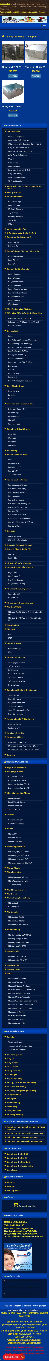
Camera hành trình (16, 823)
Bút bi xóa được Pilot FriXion (20, 362)
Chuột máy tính (14, 1095)
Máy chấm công (14, 872)
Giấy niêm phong (15, 174)
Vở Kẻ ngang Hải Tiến (17, 229)
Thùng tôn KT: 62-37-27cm (15, 67)
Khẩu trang (12, 451)
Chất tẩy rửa (12, 1067)
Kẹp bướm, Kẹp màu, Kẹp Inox (20, 567)
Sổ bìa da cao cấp (15, 677)
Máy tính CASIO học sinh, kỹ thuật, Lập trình (24, 619)
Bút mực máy (13, 373)
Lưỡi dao (12, 395)
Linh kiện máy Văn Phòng (18, 793)
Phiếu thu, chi (13, 728)
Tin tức (27, 1310)
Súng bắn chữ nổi (15, 706)
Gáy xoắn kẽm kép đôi (17, 540)
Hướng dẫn (17, 1310)
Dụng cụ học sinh (15, 216)
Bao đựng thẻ (13, 242)
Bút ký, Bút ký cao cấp (17, 355)
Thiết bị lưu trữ (14, 809)
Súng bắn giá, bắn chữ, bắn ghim (22, 690)
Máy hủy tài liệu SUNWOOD (19, 935)
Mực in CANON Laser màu (19, 993)
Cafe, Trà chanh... (15, 1111)
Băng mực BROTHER (17, 780)
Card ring (11, 755)
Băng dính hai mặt (15, 282)
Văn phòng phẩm (13, 126)
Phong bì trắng (14, 648)
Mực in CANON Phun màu (19, 997)
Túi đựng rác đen (15, 1042)
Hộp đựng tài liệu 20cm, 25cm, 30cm (23, 750)
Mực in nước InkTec (16, 1012)
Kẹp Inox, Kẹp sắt (15, 580)
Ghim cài (12, 445)
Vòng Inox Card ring (16, 584)
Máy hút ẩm (12, 894)
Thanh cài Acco (14, 475)
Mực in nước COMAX (17, 1019)
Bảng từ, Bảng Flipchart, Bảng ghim (23, 251)
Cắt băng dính (14, 304)
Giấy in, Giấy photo (16, 136)
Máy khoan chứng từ (16, 890)
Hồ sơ (10, 652)
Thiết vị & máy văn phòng (17, 762)
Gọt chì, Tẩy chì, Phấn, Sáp (19, 549)
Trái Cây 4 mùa (13, 1190)
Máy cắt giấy (13, 903)
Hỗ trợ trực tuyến (14, 1216)
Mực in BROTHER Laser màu (20, 1004)
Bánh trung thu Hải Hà (17, 1158)
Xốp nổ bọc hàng (14, 1079)
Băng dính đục (14, 278)
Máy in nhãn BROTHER (18, 924)
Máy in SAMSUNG (15, 841)
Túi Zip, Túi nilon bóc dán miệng (21, 1083)
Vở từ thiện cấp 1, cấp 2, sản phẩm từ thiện (24, 187)
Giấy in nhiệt (13, 162)
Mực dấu (12, 420)
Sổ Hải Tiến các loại (16, 657)
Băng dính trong (15, 274)
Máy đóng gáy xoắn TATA (18, 855)
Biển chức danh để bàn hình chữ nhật (23, 322)
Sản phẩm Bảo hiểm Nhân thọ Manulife (24, 1141)
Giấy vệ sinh (12, 1063)
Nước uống (12, 1107)
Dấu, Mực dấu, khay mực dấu (20, 404)
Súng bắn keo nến (15, 714)
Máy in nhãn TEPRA (16, 921)
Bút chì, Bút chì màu (16, 358)
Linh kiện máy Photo (16, 802)
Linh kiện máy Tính (16, 798)
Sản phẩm (17, 1306)
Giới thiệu (27, 1306)
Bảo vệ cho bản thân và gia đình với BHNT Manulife (26, 1128)
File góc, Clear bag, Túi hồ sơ (20, 522)
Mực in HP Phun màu (17, 978)
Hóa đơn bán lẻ (14, 724)
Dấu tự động (13, 416)
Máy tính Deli (13, 625)
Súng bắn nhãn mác (16, 703)
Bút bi (10, 336)
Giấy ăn (10, 1059)
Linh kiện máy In (15, 806)
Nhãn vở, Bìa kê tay (16, 209)
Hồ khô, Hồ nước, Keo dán (19, 563)
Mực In (10, 973)
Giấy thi (11, 159)
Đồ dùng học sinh (15, 196)
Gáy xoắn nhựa (14, 536)
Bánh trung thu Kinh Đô (17, 1154)
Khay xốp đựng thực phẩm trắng (21, 1091)
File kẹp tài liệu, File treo (18, 515)
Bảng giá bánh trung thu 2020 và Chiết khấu (22, 1284)
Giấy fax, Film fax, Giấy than (20, 151)
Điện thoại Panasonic (16, 767)
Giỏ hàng (10, 1197)
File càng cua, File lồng (17, 485)
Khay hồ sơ (13, 598)
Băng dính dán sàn (16, 296)
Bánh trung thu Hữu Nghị (18, 1162)
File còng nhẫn (14, 496)
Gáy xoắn (11, 531)
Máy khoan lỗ (13, 463)
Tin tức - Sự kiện (13, 1276)
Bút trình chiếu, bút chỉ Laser (20, 381)
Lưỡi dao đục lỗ (14, 467)
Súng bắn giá (13, 695)
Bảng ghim (12, 264)
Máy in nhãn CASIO (16, 917)
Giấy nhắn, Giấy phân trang (19, 140)
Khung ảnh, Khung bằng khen (20, 603)
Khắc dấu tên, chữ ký (16, 1087)
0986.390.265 (11, 1357)
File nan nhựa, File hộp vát (19, 504)
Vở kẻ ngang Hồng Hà (17, 177)
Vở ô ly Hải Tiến (14, 192)
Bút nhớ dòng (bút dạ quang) (20, 344)
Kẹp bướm (12, 572)
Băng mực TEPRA (15, 777)
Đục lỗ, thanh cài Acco (17, 454)
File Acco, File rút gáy (17, 489)
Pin (9, 634)
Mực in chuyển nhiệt (16, 1023)
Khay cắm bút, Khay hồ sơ (19, 589)
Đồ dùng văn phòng (15, 37)
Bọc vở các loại (14, 202)
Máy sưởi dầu (13, 965)
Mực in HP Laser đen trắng (19, 986)
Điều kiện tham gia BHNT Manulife (22, 1137)
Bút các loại (12, 331)
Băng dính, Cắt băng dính (18, 269)
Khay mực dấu (14, 424)
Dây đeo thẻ (13, 246)
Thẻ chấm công (14, 885)
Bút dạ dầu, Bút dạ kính (18, 351)
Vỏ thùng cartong (15, 1115)
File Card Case (14, 526)
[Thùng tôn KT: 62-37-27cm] (13, 52)
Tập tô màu (13, 213)
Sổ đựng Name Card (16, 681)
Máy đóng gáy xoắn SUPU (19, 852)
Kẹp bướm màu (14, 576)
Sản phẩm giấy (13, 131)
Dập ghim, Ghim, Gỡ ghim (18, 429)
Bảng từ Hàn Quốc (16, 256)
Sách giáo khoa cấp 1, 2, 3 (19, 170)
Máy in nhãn (12, 912)
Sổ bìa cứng (13, 670)
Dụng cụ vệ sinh (14, 1071)
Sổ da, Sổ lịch (14, 666)
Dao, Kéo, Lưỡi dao (15, 386)
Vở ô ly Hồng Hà (15, 181)
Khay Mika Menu (15, 326)
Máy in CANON (14, 838)
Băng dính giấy (14, 285)
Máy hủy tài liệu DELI (17, 946)
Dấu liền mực (13, 413)
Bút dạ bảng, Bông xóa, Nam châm (22, 340)
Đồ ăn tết (11, 1182)
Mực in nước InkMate (17, 1016)
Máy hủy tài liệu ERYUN (18, 939)
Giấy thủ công (14, 205)
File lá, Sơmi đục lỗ (16, 500)
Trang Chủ (8, 1306)
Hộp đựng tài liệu (15, 737)
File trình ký (13, 511)
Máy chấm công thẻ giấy (18, 881)
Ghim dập (12, 438)
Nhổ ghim (12, 442)
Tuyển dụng (35, 1310)
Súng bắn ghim (14, 699)
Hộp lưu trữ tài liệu (15, 733)
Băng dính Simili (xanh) (17, 293)
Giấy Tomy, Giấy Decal (17, 155)
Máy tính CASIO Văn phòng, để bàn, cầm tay (25, 613)
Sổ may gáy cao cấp (16, 662)
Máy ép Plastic (13, 868)
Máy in (10, 829)
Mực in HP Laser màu (17, 982)
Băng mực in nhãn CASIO (19, 788)
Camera (10, 815)
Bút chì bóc (13, 377)
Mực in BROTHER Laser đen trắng (22, 1001)
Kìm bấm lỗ (13, 471)
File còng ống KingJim (17, 492)
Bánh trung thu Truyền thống (20, 1166)
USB (10, 638)
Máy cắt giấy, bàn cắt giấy (18, 898)
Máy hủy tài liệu (14, 930)
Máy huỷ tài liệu (14, 1103)
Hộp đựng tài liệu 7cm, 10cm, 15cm (23, 746)
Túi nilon (11, 1037)
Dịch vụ (35, 1306)
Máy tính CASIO (14, 607)
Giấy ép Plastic (14, 166)
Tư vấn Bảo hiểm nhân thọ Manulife (22, 1122)
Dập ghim (12, 434)
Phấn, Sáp (12, 558)
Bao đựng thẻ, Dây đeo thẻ (19, 237)
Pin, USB (11, 629)
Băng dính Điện (14, 300)
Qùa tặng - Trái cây (14, 1177)
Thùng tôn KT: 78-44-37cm (15, 106)
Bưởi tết (10, 1186)
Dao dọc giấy (13, 391)
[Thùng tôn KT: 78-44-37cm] (13, 91)
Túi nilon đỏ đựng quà (17, 1050)
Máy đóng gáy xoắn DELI (18, 859)
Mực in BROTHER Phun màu (20, 1008)
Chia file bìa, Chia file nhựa (19, 518)
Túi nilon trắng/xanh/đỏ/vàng (20, 1046)
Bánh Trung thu (13, 1148)
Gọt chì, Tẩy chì (14, 554)
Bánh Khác (12, 1170)
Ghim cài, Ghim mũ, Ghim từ (19, 545)
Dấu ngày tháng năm (17, 409)
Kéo (9, 399)
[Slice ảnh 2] (24, 19)
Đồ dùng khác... (14, 1075)
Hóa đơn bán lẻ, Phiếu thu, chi (20, 719)
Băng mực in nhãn (15, 771)
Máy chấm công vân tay (18, 877)
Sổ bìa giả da (13, 685)
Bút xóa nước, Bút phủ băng (19, 347)
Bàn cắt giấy (13, 907)
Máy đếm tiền (13, 951)
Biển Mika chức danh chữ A (19, 318)
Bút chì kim (12, 366)
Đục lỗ (10, 460)
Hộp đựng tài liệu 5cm (17, 742)
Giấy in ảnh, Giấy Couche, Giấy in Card (24, 144)
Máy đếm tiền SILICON (17, 960)
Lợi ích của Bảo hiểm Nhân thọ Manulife (25, 1133)
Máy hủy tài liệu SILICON (18, 942)
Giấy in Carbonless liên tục (19, 148)
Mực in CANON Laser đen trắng (21, 990)
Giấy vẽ (11, 224)
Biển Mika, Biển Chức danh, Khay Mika (24, 313)
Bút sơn (11, 370)
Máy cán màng (13, 969)
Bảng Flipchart (14, 260)
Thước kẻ (12, 220)
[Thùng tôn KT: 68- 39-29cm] (36, 52)
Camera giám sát (15, 820)
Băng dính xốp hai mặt (17, 289)
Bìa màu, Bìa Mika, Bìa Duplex (20, 309)
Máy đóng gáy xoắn (16, 846)
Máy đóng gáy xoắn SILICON (20, 863)
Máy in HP (12, 834)
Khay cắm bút (14, 594)
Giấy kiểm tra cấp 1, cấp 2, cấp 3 (21, 233)
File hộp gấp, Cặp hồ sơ (18, 507)
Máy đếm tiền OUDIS (17, 956)
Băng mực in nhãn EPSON (19, 784)
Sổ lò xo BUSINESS (16, 674)
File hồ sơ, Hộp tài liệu (17, 480)
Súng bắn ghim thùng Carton (20, 710)
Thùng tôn (31, 36)
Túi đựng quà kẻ (14, 1055)
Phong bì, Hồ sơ (14, 643)
